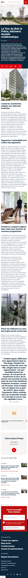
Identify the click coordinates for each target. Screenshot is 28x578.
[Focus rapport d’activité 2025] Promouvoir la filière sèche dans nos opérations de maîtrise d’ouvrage (10, 480)
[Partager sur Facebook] (2, 66)
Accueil (1, 504)
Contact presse (7, 546)
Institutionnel (20, 40)
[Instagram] (14, 574)
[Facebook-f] (7, 574)
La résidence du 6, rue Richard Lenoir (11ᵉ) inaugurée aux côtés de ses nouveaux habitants (10, 493)
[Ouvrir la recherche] (9, 2)
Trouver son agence (9, 541)
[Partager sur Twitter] (6, 66)
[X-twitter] (10, 574)
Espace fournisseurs (9, 557)
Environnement (4, 471)
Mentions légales (6, 561)
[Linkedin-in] (20, 574)
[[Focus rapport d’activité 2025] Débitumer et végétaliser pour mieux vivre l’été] (24, 465)
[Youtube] (17, 574)
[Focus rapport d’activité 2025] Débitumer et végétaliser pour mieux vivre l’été (10, 467)
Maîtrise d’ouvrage (12, 40)
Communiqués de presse (9, 504)
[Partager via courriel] (15, 66)
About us (3, 567)
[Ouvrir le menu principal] (26, 2)
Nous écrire (6, 543)
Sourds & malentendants (12, 549)
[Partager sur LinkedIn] (11, 66)
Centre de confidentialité (8, 563)
